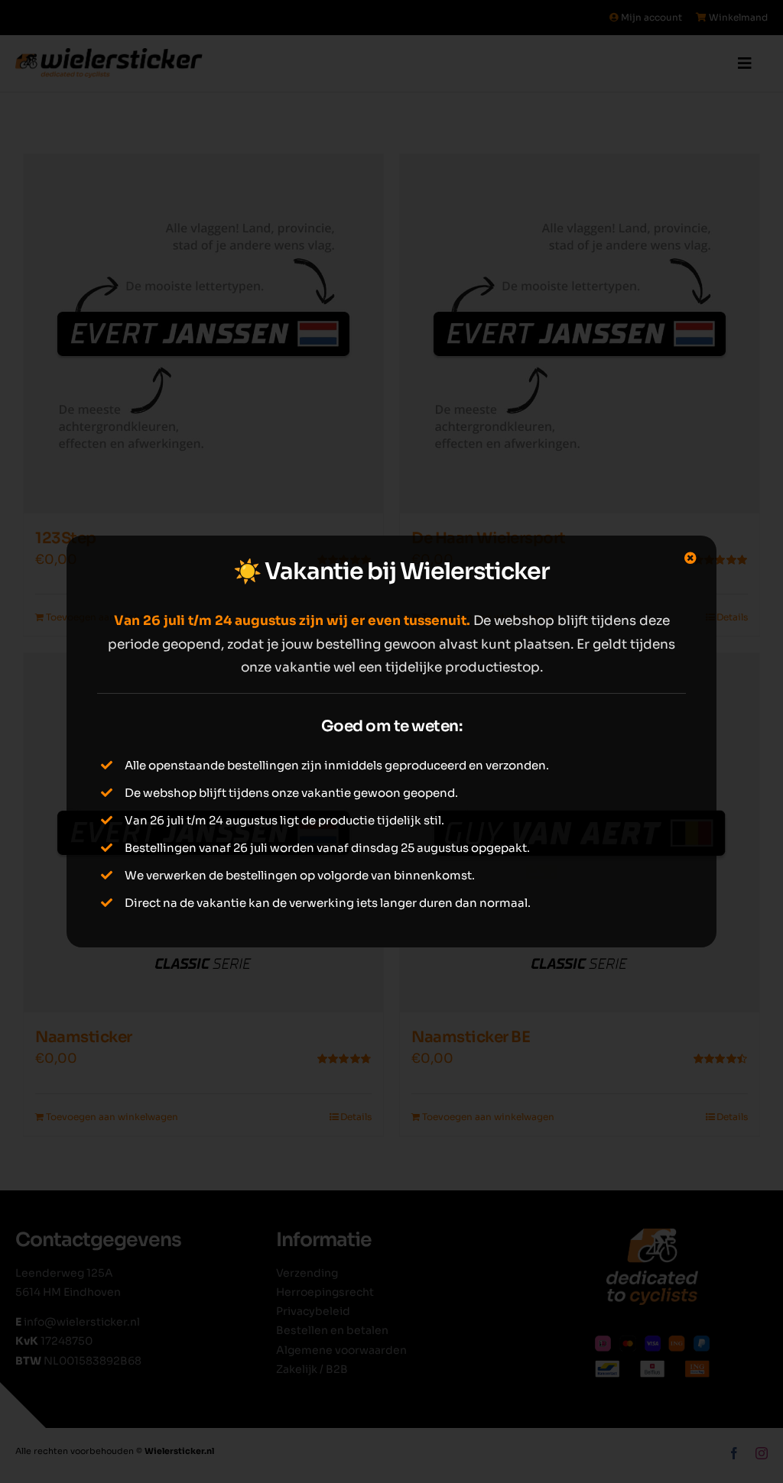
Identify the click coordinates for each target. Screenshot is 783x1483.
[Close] (690, 558)
